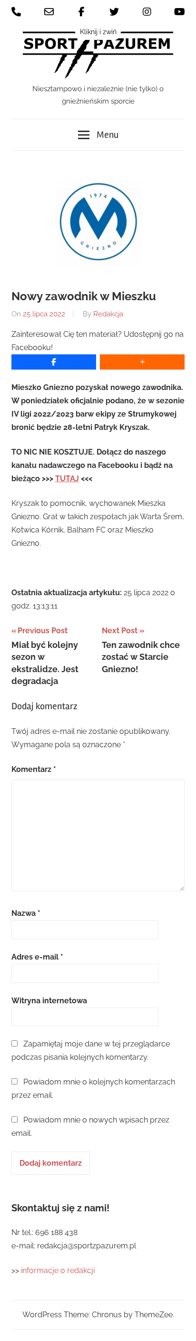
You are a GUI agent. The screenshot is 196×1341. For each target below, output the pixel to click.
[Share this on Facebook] (53, 362)
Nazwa (25, 913)
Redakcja (108, 314)
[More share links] (142, 362)
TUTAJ (67, 478)
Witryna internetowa (49, 1000)
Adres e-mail (37, 956)
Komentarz (33, 769)
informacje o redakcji (59, 1270)
